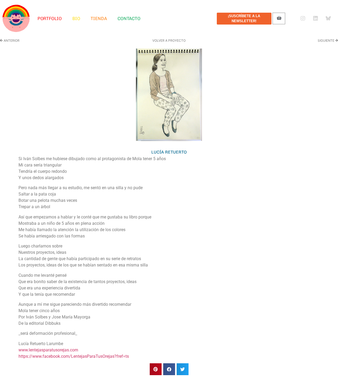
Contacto (129, 18)
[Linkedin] (315, 18)
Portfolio (49, 18)
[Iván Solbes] (16, 18)
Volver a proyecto (169, 40)
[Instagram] (303, 18)
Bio (76, 18)
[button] (156, 369)
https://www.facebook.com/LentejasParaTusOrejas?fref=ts (73, 356)
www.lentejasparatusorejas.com (48, 349)
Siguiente (326, 40)
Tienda (99, 18)
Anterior (11, 40)
